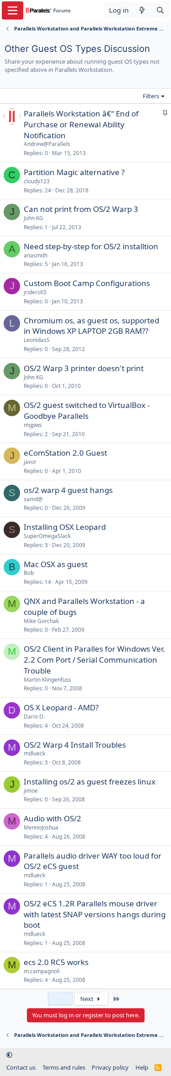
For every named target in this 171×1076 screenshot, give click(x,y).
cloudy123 (37, 181)
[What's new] (142, 10)
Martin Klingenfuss (47, 680)
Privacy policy (110, 1067)
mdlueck (34, 753)
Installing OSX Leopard (65, 527)
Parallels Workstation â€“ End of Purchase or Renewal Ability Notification (81, 124)
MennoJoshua (41, 827)
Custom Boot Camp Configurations (87, 283)
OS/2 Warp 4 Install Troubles (75, 744)
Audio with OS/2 (52, 818)
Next (87, 999)
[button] (9, 1055)
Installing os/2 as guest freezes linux (89, 781)
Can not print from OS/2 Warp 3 (81, 209)
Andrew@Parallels (47, 144)
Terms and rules (63, 1067)
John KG (33, 218)
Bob (29, 573)
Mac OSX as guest (56, 564)
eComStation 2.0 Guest (65, 452)
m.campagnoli (42, 971)
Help (141, 1067)
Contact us (21, 1067)
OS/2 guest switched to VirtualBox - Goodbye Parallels (87, 410)
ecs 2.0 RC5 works (56, 962)
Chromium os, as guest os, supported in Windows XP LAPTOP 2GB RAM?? (91, 326)
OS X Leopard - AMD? (61, 707)
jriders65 (35, 292)
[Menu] (12, 10)
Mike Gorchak (41, 621)
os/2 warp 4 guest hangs (68, 490)
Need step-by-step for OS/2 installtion (91, 246)
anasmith (35, 255)
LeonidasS (37, 340)
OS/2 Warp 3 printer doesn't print (84, 368)
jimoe (31, 790)
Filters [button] (151, 96)
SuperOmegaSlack (47, 536)
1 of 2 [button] (60, 999)
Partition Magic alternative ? (74, 172)
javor (30, 462)
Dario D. (34, 716)
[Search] (160, 10)
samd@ (33, 499)
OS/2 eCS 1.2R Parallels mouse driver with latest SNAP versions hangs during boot (95, 914)
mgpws (33, 425)
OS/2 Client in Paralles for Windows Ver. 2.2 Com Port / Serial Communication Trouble (94, 660)
